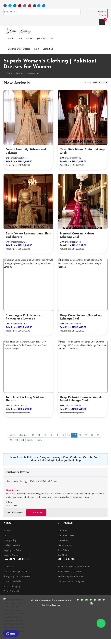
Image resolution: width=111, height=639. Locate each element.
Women (20, 73)
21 (98, 435)
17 (74, 435)
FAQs (6, 535)
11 (39, 435)
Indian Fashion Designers (69, 571)
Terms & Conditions (12, 591)
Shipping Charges (11, 555)
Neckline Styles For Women (70, 576)
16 (68, 435)
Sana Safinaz (64, 550)
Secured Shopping (11, 586)
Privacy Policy (9, 540)
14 (57, 435)
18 (80, 435)
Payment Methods (12, 581)
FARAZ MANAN (65, 545)
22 (11, 440)
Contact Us (8, 566)
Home (9, 73)
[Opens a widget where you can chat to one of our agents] (11, 634)
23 (16, 440)
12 (45, 435)
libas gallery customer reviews (17, 576)
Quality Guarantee (11, 545)
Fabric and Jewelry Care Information (74, 566)
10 (33, 435)
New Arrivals (13, 490)
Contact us (63, 540)
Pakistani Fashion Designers (71, 581)
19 (86, 435)
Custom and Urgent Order (15, 571)
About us (7, 530)
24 (22, 440)
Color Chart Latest (66, 535)
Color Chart (63, 530)
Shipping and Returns (13, 550)
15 (62, 435)
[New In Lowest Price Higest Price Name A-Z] (100, 82)
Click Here (36, 512)
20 (92, 435)
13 (51, 435)
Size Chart (62, 555)
